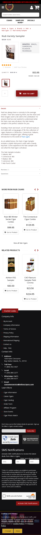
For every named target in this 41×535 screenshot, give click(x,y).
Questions (4, 174)
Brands (19, 28)
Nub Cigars (5, 30)
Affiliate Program (10, 408)
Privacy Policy (8, 333)
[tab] (20, 108)
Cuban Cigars (8, 396)
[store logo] (9, 7)
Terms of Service (9, 329)
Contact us (7, 344)
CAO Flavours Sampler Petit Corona (11, 280)
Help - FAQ (7, 348)
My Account (7, 321)
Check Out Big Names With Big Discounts (20, 2)
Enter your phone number (29, 458)
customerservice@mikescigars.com (19, 384)
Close (18, 531)
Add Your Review (20, 67)
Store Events (8, 412)
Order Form (8, 404)
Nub (27, 28)
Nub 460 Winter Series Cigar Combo (11, 219)
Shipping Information (11, 336)
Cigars (11, 28)
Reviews (5, 170)
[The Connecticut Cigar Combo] (30, 204)
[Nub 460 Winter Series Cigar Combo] (11, 204)
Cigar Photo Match (11, 415)
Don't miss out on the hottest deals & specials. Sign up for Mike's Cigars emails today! (20, 425)
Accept (8, 531)
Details (3, 108)
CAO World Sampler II (30, 278)
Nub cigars (26, 137)
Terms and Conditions (13, 487)
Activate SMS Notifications (27, 503)
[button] (20, 22)
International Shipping (11, 340)
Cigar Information (10, 392)
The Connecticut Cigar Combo (30, 218)
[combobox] (20, 15)
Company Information (11, 325)
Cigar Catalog (9, 400)
